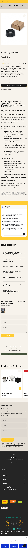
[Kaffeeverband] (4, 508)
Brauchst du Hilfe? (7, 89)
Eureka (3, 50)
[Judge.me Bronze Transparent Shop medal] (20, 523)
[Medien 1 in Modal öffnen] (24, 15)
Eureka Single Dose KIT (8, 393)
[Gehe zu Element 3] (15, 47)
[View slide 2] (13, 462)
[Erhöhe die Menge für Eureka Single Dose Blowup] (8, 81)
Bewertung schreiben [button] (14, 354)
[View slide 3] (15, 462)
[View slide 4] (16, 462)
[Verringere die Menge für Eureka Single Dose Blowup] (2, 81)
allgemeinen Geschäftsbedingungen (14, 445)
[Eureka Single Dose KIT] (11, 379)
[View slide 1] (11, 462)
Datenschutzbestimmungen (7, 446)
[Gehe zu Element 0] (12, 47)
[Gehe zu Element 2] (14, 47)
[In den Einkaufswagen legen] (20, 388)
